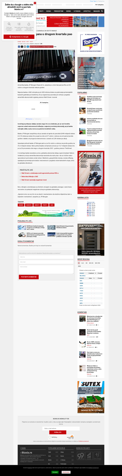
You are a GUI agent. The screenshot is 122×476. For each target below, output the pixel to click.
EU (49, 463)
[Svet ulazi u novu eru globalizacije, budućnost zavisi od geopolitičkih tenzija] (82, 354)
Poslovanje (90, 323)
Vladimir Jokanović (35, 43)
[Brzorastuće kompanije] (89, 455)
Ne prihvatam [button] (66, 472)
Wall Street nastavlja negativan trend (34, 180)
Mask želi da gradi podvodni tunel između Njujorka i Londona (94, 331)
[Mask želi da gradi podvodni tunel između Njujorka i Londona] (82, 332)
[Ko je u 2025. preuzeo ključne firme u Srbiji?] (82, 344)
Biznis (68, 11)
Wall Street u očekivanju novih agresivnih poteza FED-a (40, 173)
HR (86, 263)
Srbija (62, 452)
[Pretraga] (102, 11)
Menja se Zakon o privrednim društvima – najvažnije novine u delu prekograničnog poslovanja (94, 369)
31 (98, 325)
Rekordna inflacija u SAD (30, 176)
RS (79, 263)
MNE (79, 266)
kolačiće (30, 467)
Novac (48, 11)
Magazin (97, 11)
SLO (82, 263)
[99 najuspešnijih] (81, 455)
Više (55, 46)
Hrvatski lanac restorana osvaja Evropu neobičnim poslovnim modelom (94, 110)
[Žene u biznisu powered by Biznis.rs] (97, 455)
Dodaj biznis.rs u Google (20, 37)
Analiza (89, 345)
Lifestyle (86, 11)
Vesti (41, 11)
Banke (19, 41)
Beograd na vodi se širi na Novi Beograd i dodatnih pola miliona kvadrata (94, 142)
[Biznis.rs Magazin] (91, 169)
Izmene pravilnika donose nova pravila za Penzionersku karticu (94, 120)
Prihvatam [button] (55, 472)
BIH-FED (97, 263)
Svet (27, 41)
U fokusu (77, 11)
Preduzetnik (58, 11)
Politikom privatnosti (84, 441)
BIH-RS (91, 263)
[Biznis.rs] (26, 452)
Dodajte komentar (26, 241)
